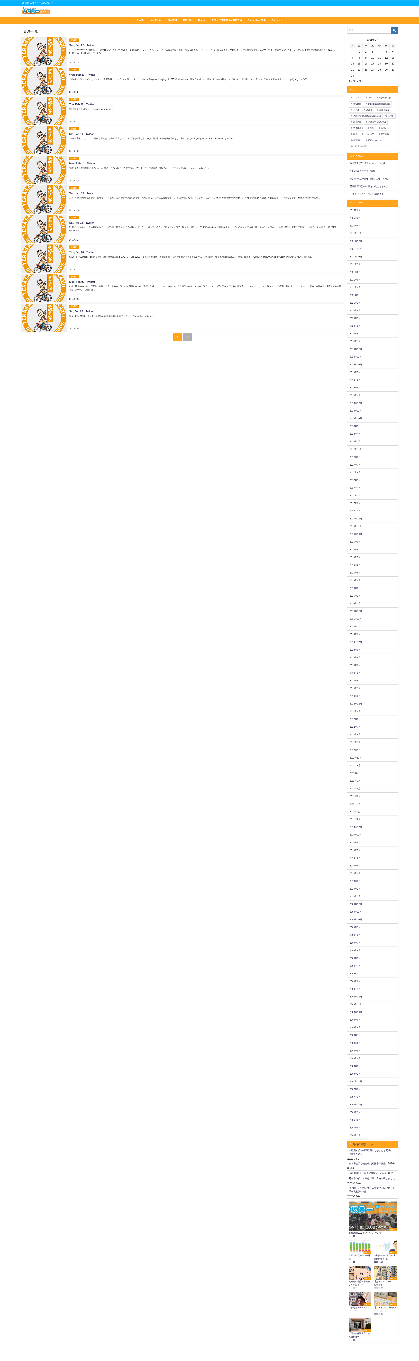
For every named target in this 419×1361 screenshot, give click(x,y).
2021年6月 (355, 272)
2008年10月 (356, 1012)
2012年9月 (355, 711)
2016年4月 (355, 580)
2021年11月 (356, 249)
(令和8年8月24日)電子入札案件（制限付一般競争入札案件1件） (372, 1190)
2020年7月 (355, 318)
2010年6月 (355, 858)
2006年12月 (356, 1104)
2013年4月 (355, 680)
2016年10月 (356, 534)
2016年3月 (355, 588)
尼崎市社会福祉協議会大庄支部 (367, 116)
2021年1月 (355, 303)
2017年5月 (355, 480)
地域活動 (357, 104)
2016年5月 (355, 573)
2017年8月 (355, 457)
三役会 (391, 116)
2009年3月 (355, 973)
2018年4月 (355, 434)
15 (359, 63)
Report (202, 20)
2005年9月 (355, 1127)
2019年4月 (355, 395)
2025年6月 (355, 210)
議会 (355, 134)
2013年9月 (355, 650)
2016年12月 (356, 518)
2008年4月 (355, 1058)
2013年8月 (355, 657)
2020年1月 (355, 341)
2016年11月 (356, 526)
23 (365, 69)
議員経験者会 (385, 98)
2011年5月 (355, 788)
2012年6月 (355, 734)
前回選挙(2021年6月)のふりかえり (367, 163)
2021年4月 (355, 287)
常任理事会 (358, 128)
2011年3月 (355, 804)
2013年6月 (355, 665)
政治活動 (357, 140)
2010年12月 (356, 827)
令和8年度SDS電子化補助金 (363, 1173)
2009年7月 (355, 943)
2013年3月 (355, 688)
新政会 (369, 110)
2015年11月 (356, 619)
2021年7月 (355, 264)
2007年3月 (355, 1097)
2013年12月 (356, 642)
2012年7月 (355, 727)
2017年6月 (355, 472)
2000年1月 (355, 1135)
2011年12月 (356, 758)
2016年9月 (355, 542)
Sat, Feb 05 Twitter (81, 311)
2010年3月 (355, 881)
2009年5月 (355, 958)
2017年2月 (355, 503)
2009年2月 (355, 981)
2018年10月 (356, 418)
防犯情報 (385, 134)
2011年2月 (355, 811)
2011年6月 (355, 781)
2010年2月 (355, 889)
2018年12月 (356, 403)
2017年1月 (355, 511)
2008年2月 (355, 1074)
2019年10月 (356, 364)
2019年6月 (355, 380)
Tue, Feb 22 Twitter (81, 104)
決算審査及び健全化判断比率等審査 (367, 1163)
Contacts (277, 20)
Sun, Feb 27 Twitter (82, 45)
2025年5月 (355, 218)
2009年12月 (356, 904)
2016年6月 (355, 565)
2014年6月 (355, 634)
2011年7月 (355, 773)
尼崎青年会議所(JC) (377, 122)
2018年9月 (355, 426)
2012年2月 (355, 742)
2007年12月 (356, 1081)
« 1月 (352, 80)
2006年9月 (355, 1112)
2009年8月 (355, 935)
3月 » (360, 80)
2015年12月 (356, 611)
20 (393, 63)
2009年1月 (355, 989)
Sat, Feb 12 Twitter (81, 222)
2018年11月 (356, 411)
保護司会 (385, 128)
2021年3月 (355, 295)
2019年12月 (356, 349)
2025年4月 (355, 226)
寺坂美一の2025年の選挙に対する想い (369, 179)
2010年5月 (355, 865)
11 (379, 57)
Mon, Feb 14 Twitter (82, 163)
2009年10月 (356, 919)
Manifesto (156, 20)
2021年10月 (356, 256)
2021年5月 (355, 280)
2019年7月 (355, 372)
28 (352, 75)
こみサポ (357, 98)
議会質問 (172, 20)
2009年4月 (355, 966)
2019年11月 (356, 357)
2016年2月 (355, 596)
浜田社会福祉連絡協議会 (379, 104)
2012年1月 (355, 750)
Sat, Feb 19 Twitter (81, 134)
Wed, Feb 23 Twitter (82, 74)
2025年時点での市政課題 (362, 171)
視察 (372, 128)
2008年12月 (356, 996)
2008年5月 (355, 1051)
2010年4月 (355, 873)
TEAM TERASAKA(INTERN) (227, 20)
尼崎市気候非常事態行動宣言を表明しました (372, 1178)
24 (372, 69)
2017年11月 (356, 449)
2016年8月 (355, 549)
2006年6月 (355, 1120)
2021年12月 (356, 241)
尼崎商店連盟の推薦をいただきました (369, 186)
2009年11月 (356, 912)
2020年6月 (355, 326)
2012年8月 (355, 719)
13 (393, 57)
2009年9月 (355, 927)
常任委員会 (384, 110)
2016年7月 (355, 557)
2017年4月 (355, 488)
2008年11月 (356, 1004)
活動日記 (187, 20)
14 (352, 63)
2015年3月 (355, 626)
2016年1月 (355, 603)
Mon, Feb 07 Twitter (82, 282)
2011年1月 (355, 819)
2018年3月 (355, 441)
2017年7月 (355, 465)
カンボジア (369, 134)
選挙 (370, 98)
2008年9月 (355, 1020)
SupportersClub (257, 20)
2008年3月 (355, 1066)
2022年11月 (356, 233)
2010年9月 (355, 842)
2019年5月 (355, 387)
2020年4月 (355, 333)
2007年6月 (355, 1089)
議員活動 (357, 122)
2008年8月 (355, 1027)
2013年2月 (355, 696)
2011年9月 (355, 765)
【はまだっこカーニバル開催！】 (367, 194)
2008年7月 (355, 1035)
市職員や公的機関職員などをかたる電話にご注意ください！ (372, 1152)
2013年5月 (355, 673)
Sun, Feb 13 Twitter (82, 193)
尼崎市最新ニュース (364, 1144)
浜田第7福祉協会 (360, 146)
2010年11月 (356, 835)
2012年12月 (356, 704)
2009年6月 (355, 950)
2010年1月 (355, 896)
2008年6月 (355, 1043)
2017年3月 (355, 495)
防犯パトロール (375, 140)
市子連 (356, 110)
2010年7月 (355, 850)
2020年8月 (355, 310)
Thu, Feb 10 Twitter (82, 252)
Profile (140, 20)
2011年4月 (355, 796)
